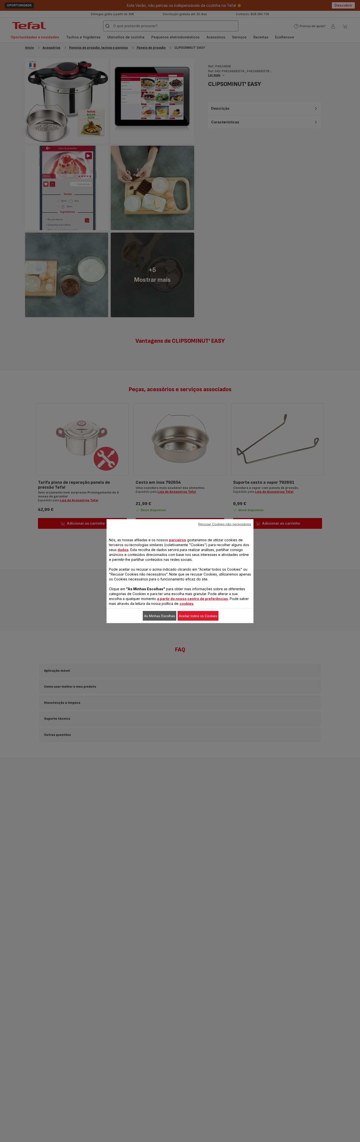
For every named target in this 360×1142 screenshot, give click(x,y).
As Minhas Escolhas (159, 616)
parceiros (177, 540)
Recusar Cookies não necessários (224, 524)
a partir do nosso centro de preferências (192, 598)
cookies (186, 603)
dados (123, 549)
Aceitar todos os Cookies (198, 616)
